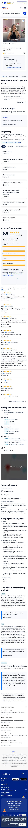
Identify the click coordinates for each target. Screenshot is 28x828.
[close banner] (2, 2)
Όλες (3, 146)
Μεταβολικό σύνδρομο (7, 720)
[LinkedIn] (10, 815)
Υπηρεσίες (23, 76)
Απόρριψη (14, 824)
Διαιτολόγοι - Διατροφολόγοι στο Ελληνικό (12, 712)
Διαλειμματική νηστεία (7, 727)
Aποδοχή (22, 824)
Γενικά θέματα (5, 743)
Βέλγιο (14, 805)
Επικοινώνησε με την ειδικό (14, 67)
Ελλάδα (10, 805)
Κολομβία (11, 807)
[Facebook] (3, 815)
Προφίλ (4, 76)
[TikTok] (18, 815)
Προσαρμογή (6, 824)
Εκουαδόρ (16, 807)
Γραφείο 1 (5, 117)
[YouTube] (14, 815)
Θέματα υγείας (19, 146)
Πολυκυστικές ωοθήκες (16, 743)
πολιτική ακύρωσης (20, 513)
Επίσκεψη (10, 146)
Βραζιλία (17, 809)
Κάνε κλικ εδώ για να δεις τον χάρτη (14, 467)
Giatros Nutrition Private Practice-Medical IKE (13, 735)
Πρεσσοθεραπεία (18, 720)
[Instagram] (7, 815)
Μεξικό (18, 805)
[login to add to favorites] (23, 21)
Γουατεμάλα (11, 809)
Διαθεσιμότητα (13, 76)
